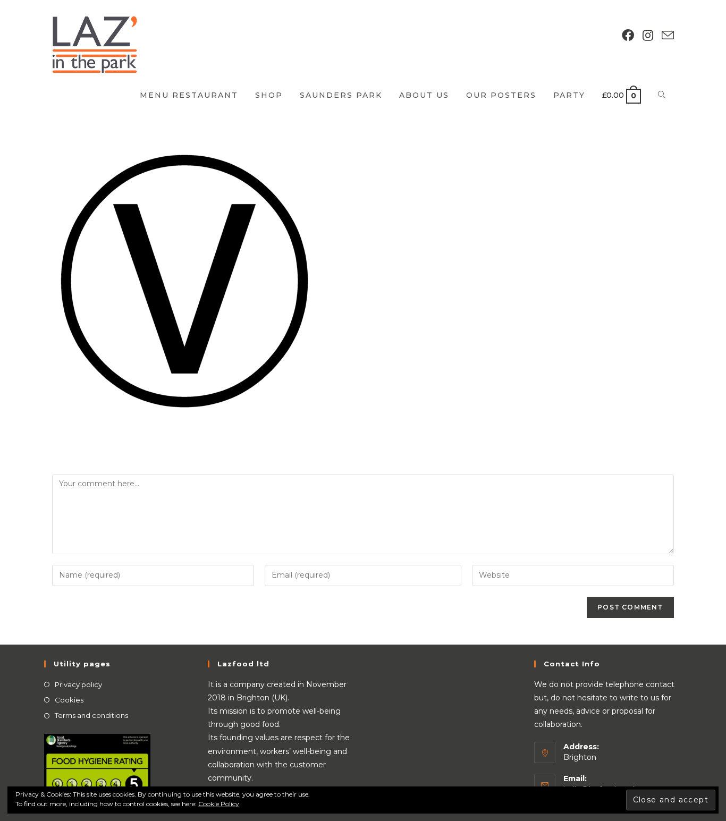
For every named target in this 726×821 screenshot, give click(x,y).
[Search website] (661, 95)
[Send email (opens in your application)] (667, 36)
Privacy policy (78, 684)
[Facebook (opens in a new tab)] (628, 35)
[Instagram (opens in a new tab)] (647, 35)
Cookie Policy (218, 804)
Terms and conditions (91, 715)
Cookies (69, 700)
